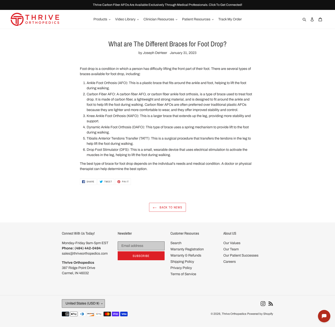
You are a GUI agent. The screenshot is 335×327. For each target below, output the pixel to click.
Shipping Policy (182, 262)
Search (175, 243)
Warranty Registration (187, 249)
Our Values (231, 243)
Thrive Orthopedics (234, 313)
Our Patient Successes (240, 255)
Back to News (170, 207)
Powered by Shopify (260, 313)
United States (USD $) (82, 303)
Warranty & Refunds (185, 255)
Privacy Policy (181, 268)
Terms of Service (183, 274)
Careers (229, 262)
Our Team (231, 249)
